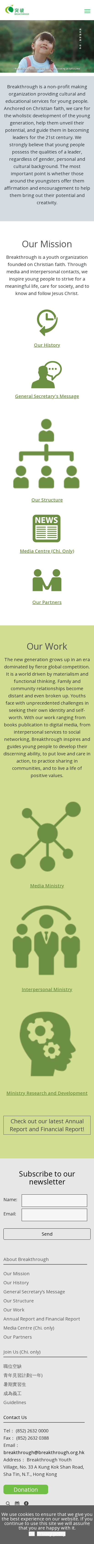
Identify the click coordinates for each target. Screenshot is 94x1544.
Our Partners (47, 602)
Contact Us (15, 1417)
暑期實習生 (14, 1384)
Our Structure (47, 500)
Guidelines (14, 1402)
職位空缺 (12, 1366)
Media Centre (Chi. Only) (47, 551)
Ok (32, 1534)
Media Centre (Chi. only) (28, 1328)
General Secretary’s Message (34, 1292)
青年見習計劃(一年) (23, 1375)
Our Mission (16, 1273)
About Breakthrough (26, 1259)
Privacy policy (51, 1534)
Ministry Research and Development (47, 1093)
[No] (88, 1524)
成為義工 (12, 1393)
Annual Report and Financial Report (41, 1319)
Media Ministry (47, 886)
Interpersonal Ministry (47, 989)
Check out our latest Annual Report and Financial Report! (47, 1125)
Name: (10, 1200)
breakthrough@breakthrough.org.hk (43, 1452)
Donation (26, 1489)
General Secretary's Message (47, 396)
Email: (9, 1214)
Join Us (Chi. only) (22, 1352)
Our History (47, 345)
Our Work (13, 1310)
